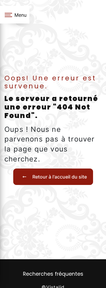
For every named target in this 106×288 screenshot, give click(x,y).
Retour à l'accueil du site (59, 177)
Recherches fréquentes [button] (53, 273)
